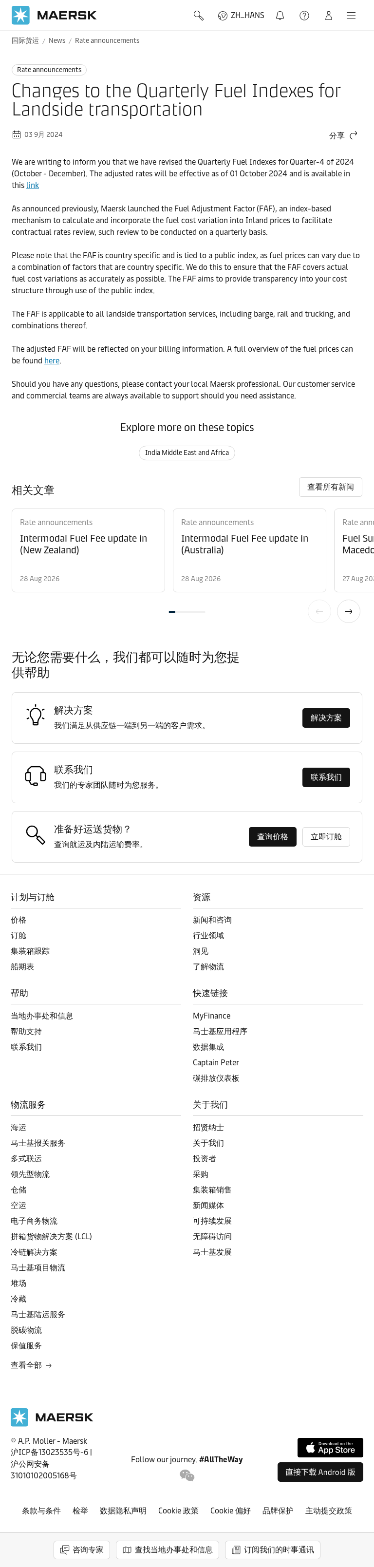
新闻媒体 (208, 1205)
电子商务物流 (34, 1221)
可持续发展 (212, 1221)
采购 (200, 1174)
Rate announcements (107, 41)
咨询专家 (88, 1549)
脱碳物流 (26, 1330)
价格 (18, 920)
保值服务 (26, 1345)
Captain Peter (216, 1062)
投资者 (204, 1158)
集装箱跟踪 (30, 951)
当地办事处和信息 (42, 1015)
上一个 (319, 611)
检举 (80, 1510)
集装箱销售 (212, 1189)
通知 (282, 10)
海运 (18, 1127)
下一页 (348, 611)
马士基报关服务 (38, 1143)
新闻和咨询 (212, 920)
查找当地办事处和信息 (174, 1549)
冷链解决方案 (34, 1252)
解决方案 (326, 717)
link (32, 185)
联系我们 (326, 777)
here (51, 360)
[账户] (328, 15)
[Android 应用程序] (320, 1472)
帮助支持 (305, 15)
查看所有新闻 (330, 486)
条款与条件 (41, 1510)
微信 (187, 1476)
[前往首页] (52, 1424)
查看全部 (26, 1365)
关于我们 (208, 1143)
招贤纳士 (208, 1127)
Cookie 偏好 (230, 1510)
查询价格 (272, 836)
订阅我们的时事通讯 (279, 1549)
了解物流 (208, 966)
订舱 (18, 935)
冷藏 (18, 1298)
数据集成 (208, 1047)
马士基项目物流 (38, 1267)
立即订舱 (326, 836)
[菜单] (351, 15)
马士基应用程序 (220, 1031)
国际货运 (25, 41)
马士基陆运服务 (38, 1314)
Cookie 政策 (178, 1510)
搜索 (199, 15)
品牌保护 (278, 1510)
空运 (18, 1205)
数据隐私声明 (123, 1510)
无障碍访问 (212, 1236)
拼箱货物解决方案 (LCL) (51, 1236)
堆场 (18, 1283)
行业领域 (208, 935)
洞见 (200, 951)
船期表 (22, 966)
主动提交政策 (328, 1510)
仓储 (18, 1189)
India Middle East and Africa (187, 453)
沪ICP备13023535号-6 (49, 1452)
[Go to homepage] (54, 15)
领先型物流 (30, 1174)
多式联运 (26, 1158)
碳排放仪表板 (216, 1078)
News (57, 41)
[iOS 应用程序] (330, 1447)
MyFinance (211, 1015)
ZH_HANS (247, 15)
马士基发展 (212, 1252)
